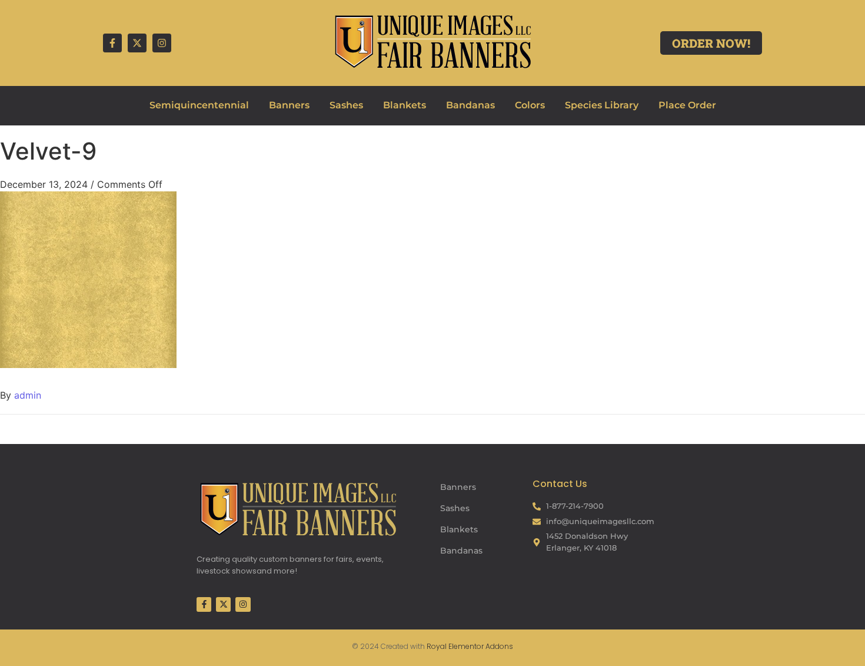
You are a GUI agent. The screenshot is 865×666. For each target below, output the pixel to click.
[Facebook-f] (112, 43)
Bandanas (470, 105)
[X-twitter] (137, 43)
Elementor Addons (480, 646)
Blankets (404, 105)
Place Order (687, 105)
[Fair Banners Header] (432, 41)
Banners (289, 105)
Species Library (601, 105)
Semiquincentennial (199, 105)
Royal (437, 646)
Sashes (346, 105)
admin (27, 395)
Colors (530, 105)
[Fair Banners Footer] (298, 508)
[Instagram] (161, 43)
